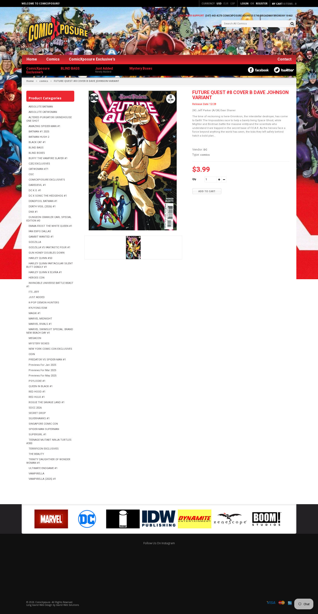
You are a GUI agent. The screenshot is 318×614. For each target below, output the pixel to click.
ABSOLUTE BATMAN (41, 106)
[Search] (292, 24)
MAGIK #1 (35, 313)
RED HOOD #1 (37, 391)
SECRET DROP (37, 413)
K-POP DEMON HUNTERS (44, 302)
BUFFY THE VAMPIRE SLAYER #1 (48, 158)
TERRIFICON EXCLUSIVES (44, 448)
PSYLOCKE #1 (37, 380)
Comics (53, 59)
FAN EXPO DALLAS (40, 231)
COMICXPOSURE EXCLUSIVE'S (47, 179)
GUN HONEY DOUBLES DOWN (46, 252)
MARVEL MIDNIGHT (40, 318)
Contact (284, 59)
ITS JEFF (34, 291)
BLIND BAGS (36, 147)
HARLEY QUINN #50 (40, 258)
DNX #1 (33, 211)
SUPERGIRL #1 (37, 434)
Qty (194, 179)
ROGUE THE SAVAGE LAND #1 (46, 402)
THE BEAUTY (36, 454)
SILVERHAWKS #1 (39, 418)
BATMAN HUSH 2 (39, 136)
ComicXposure (42, 602)
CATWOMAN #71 (38, 169)
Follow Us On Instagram (159, 543)
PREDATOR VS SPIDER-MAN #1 (47, 359)
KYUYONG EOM (38, 307)
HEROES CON (36, 277)
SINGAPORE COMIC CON (43, 423)
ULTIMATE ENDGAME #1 (43, 468)
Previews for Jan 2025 (42, 364)
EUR (225, 3)
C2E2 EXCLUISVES (39, 163)
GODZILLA (35, 242)
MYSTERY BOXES (39, 343)
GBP (232, 3)
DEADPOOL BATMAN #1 (43, 201)
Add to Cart (206, 191)
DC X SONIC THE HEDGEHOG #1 (48, 195)
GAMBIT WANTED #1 (41, 236)
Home (32, 59)
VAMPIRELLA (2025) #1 (42, 478)
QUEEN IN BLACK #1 (41, 386)
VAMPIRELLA (36, 473)
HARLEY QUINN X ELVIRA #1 (45, 272)
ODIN (32, 354)
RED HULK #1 (37, 397)
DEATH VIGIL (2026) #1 (42, 206)
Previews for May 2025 (42, 375)
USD (219, 3)
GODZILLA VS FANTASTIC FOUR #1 (49, 247)
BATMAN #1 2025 (39, 131)
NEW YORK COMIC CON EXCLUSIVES (50, 348)
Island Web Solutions (67, 605)
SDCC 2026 (35, 407)
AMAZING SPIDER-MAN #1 (44, 126)
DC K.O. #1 (35, 190)
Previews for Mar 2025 (42, 370)
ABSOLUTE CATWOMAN (43, 112)
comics (43, 81)
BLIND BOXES (37, 152)
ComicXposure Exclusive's (92, 59)
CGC (31, 174)
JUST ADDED (37, 297)
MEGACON (35, 338)
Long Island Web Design (39, 605)
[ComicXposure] (56, 31)
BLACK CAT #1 (37, 142)
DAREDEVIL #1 (37, 185)
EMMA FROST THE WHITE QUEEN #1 (50, 226)
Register (261, 3)
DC (205, 149)
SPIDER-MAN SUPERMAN (44, 429)
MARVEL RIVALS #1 (40, 323)
